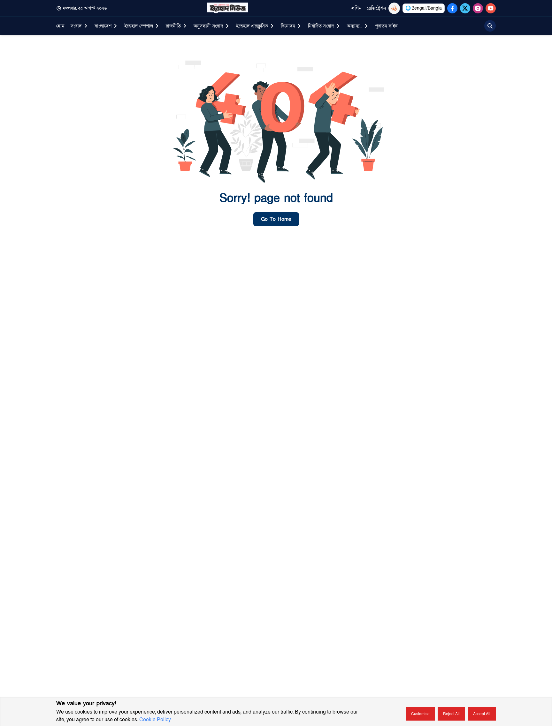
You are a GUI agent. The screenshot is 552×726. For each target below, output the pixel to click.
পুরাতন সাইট (386, 26)
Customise (420, 713)
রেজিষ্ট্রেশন (376, 8)
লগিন (356, 8)
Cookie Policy (155, 719)
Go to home (276, 219)
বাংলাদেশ (103, 26)
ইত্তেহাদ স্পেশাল (138, 26)
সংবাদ (76, 26)
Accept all (481, 713)
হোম (60, 26)
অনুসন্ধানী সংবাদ (208, 26)
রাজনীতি (173, 26)
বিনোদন (288, 26)
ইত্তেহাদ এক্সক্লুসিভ (252, 26)
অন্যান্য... (354, 26)
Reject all (451, 713)
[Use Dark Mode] (394, 8)
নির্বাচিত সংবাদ (321, 26)
